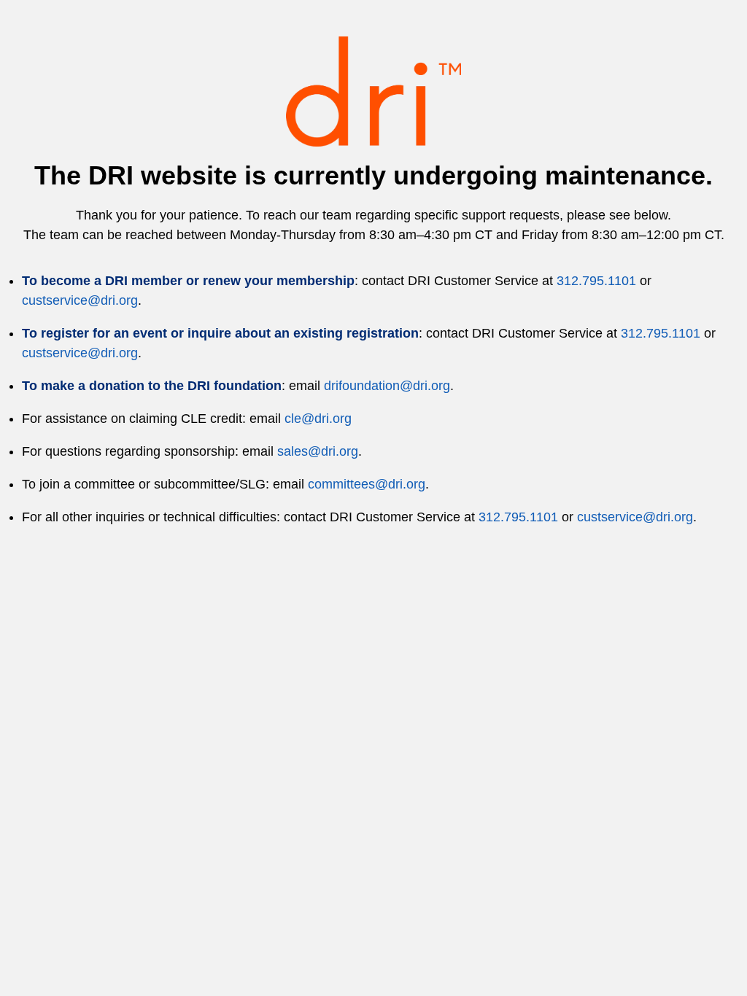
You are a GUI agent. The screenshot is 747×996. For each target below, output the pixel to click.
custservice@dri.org (80, 300)
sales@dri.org (317, 451)
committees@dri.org (366, 484)
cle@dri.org (318, 418)
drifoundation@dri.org (387, 385)
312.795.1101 (596, 280)
